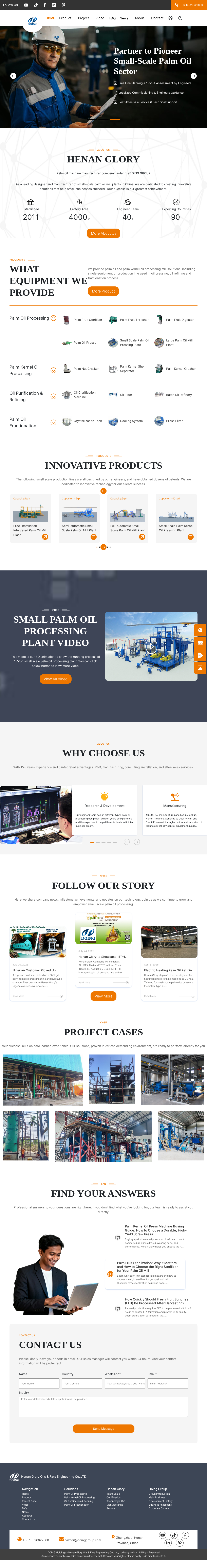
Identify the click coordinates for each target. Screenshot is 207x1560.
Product (65, 18)
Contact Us (157, 18)
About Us (139, 18)
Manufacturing (115, 1504)
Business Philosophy (160, 1504)
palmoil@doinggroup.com (82, 1540)
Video (99, 18)
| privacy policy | (129, 1552)
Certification (113, 1497)
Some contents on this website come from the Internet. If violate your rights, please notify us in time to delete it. (103, 1556)
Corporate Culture (159, 1508)
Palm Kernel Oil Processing (79, 1497)
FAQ (112, 18)
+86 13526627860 (36, 1540)
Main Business (157, 1497)
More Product (103, 291)
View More (103, 996)
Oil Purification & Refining (78, 1501)
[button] (194, 76)
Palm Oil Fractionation (76, 1504)
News (124, 18)
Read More (18, 996)
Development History (161, 1501)
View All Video (56, 679)
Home (50, 18)
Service (111, 1508)
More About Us (103, 233)
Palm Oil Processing (75, 1493)
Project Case (83, 18)
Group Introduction (159, 1493)
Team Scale (113, 1493)
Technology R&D (116, 1501)
